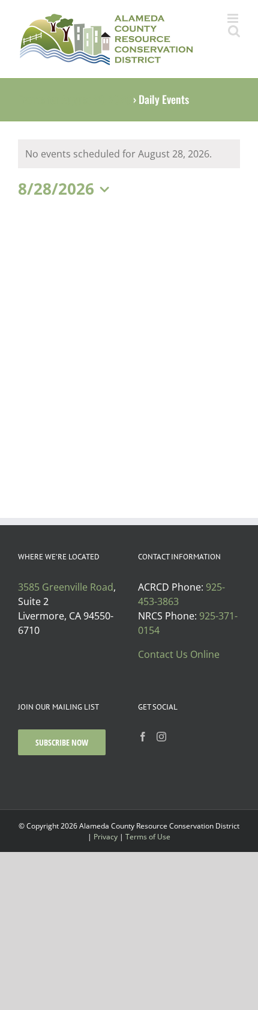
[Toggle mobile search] (234, 31)
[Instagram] (161, 736)
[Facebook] (143, 736)
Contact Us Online (179, 654)
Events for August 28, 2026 (74, 99)
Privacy (106, 837)
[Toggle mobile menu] (233, 18)
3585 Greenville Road (65, 587)
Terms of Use (147, 837)
